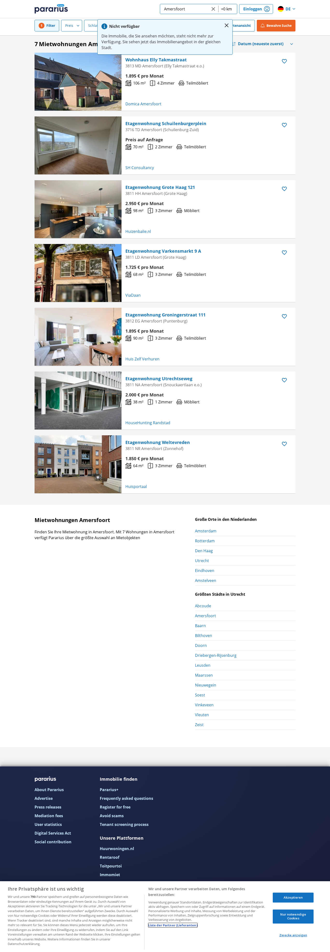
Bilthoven (203, 635)
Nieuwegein (205, 685)
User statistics (48, 824)
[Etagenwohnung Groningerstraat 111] (78, 337)
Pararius (51, 9)
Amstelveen (205, 580)
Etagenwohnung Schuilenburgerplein (165, 123)
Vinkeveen (204, 705)
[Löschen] (213, 9)
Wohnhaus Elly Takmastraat (156, 60)
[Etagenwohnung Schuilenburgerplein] (78, 145)
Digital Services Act (53, 833)
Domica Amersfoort (143, 104)
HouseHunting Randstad (147, 422)
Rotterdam (205, 541)
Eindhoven (204, 570)
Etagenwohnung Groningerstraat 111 (165, 315)
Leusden (202, 665)
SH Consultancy (139, 167)
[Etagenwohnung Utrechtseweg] (78, 400)
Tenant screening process (124, 824)
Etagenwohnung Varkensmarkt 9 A (163, 251)
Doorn (201, 645)
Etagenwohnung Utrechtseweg (158, 378)
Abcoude (203, 605)
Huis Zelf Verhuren (142, 359)
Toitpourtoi (111, 866)
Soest (200, 695)
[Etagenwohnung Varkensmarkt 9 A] (78, 273)
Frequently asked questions (126, 798)
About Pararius (49, 789)
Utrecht (202, 560)
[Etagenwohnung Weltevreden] (78, 464)
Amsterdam (205, 531)
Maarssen (204, 675)
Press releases (48, 807)
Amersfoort (205, 615)
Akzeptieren (293, 897)
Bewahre (279, 25)
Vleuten (202, 714)
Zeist (199, 724)
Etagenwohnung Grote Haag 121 (160, 187)
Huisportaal (136, 486)
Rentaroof (109, 857)
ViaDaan (133, 295)
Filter (50, 25)
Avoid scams (112, 815)
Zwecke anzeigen (293, 935)
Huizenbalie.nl (138, 231)
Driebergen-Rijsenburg (216, 655)
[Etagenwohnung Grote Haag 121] (78, 209)
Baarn (200, 625)
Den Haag (204, 550)
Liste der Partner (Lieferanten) (172, 925)
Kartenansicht (239, 25)
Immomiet (110, 874)
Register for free (115, 807)
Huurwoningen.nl (117, 848)
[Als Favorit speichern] (284, 61)
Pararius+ (109, 789)
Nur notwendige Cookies (293, 916)
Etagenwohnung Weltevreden (157, 442)
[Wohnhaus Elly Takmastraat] (78, 82)
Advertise (44, 798)
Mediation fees (49, 815)
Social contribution (53, 842)
